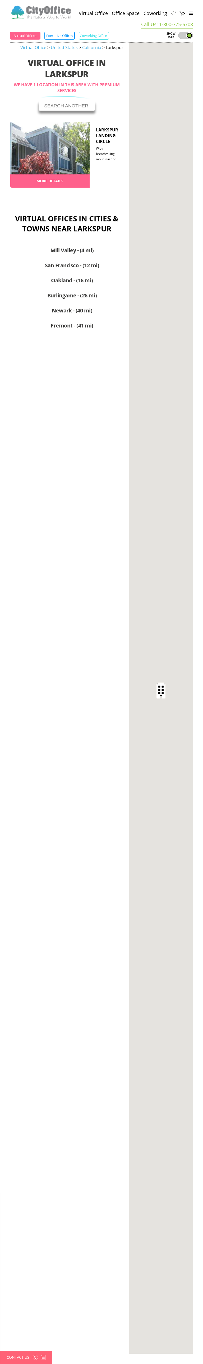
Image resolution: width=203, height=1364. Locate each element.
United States (64, 47)
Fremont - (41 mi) (72, 325)
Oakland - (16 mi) (72, 280)
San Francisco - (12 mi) (72, 265)
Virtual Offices (25, 35)
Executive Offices (59, 35)
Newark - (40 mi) (72, 310)
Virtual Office (93, 13)
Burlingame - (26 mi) (72, 295)
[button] (161, 690)
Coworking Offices (94, 35)
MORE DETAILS (49, 180)
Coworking (155, 13)
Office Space (126, 13)
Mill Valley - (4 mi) (72, 250)
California (91, 47)
